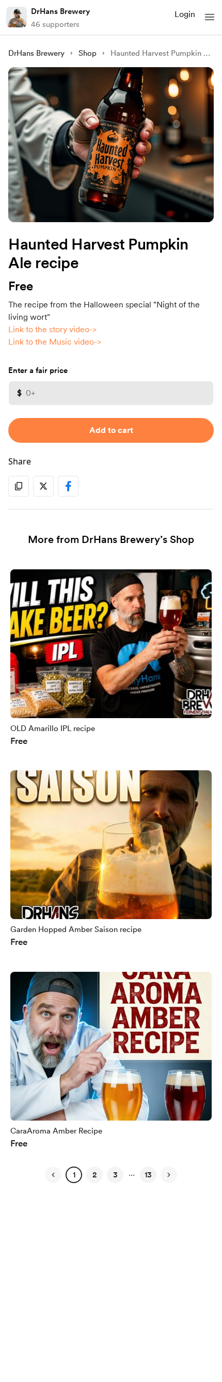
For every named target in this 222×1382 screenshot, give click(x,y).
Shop (87, 53)
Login (185, 14)
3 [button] (115, 1174)
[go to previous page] (53, 1175)
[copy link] (18, 486)
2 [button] (94, 1174)
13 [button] (148, 1174)
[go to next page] (169, 1175)
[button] (209, 17)
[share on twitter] (43, 486)
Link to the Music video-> (54, 342)
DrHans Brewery (60, 11)
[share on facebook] (68, 486)
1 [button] (74, 1174)
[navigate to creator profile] (16, 17)
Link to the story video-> (52, 329)
